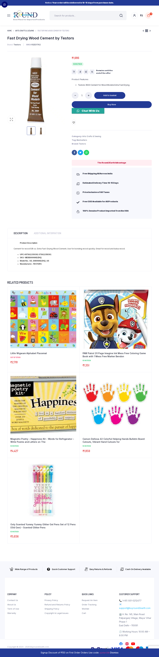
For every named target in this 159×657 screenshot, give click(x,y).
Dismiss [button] (114, 652)
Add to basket (109, 95)
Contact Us (12, 600)
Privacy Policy (51, 600)
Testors (82, 144)
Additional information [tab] (47, 233)
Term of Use (13, 609)
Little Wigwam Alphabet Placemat (28, 353)
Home (9, 30)
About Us (11, 604)
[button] (11, 119)
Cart (84, 613)
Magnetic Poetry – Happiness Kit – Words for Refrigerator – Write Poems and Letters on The (42, 440)
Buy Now (112, 104)
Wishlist (85, 609)
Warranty (11, 613)
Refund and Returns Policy (57, 604)
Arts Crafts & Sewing (24, 30)
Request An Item (90, 600)
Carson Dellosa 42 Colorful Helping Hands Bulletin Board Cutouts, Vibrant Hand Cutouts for (114, 440)
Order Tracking (89, 604)
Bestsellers (82, 140)
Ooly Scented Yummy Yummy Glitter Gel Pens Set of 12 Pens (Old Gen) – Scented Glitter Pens (43, 526)
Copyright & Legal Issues (56, 613)
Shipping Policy (52, 609)
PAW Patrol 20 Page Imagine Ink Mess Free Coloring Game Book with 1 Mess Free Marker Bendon (114, 355)
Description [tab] (21, 233)
